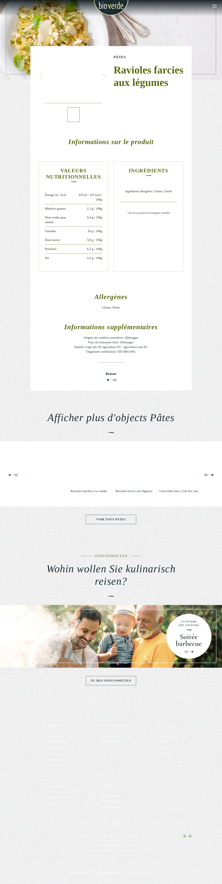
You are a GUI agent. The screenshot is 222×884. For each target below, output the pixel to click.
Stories (55, 809)
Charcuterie (55, 765)
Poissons (55, 771)
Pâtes (120, 57)
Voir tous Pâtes (111, 519)
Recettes (55, 803)
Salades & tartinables (55, 741)
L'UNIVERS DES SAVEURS (111, 725)
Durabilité (166, 753)
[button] (41, 76)
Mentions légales (80, 872)
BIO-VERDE (166, 725)
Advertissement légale (106, 872)
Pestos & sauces (55, 747)
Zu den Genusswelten (111, 680)
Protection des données (136, 872)
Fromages (55, 759)
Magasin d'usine (111, 807)
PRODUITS (55, 725)
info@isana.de (130, 850)
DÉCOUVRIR (55, 786)
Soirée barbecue (111, 741)
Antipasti (55, 735)
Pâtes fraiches (55, 753)
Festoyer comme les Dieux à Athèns (111, 735)
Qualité (166, 747)
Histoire (166, 741)
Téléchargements (110, 795)
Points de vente (111, 801)
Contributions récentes (55, 797)
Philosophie (166, 735)
